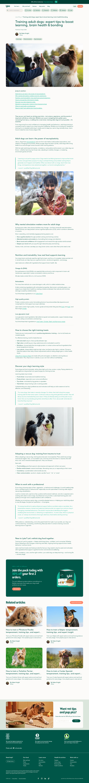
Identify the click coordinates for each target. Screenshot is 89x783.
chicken (24, 308)
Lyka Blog (18, 17)
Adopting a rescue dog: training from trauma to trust (31, 104)
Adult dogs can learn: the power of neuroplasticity (30, 94)
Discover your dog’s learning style (25, 102)
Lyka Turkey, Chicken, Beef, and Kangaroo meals (50, 321)
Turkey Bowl (39, 293)
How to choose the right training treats (27, 100)
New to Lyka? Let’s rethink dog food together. (28, 108)
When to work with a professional (25, 106)
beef (69, 307)
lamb (62, 307)
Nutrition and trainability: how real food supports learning (32, 98)
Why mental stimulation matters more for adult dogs (31, 96)
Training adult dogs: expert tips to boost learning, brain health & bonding (45, 17)
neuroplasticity (31, 141)
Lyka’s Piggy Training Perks (23, 356)
